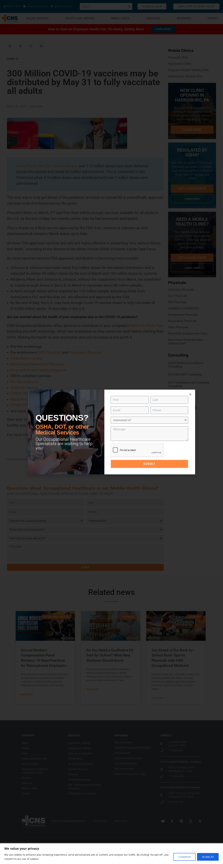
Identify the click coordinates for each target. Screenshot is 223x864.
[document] (111, 432)
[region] (111, 853)
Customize (184, 856)
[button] (190, 394)
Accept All (208, 856)
